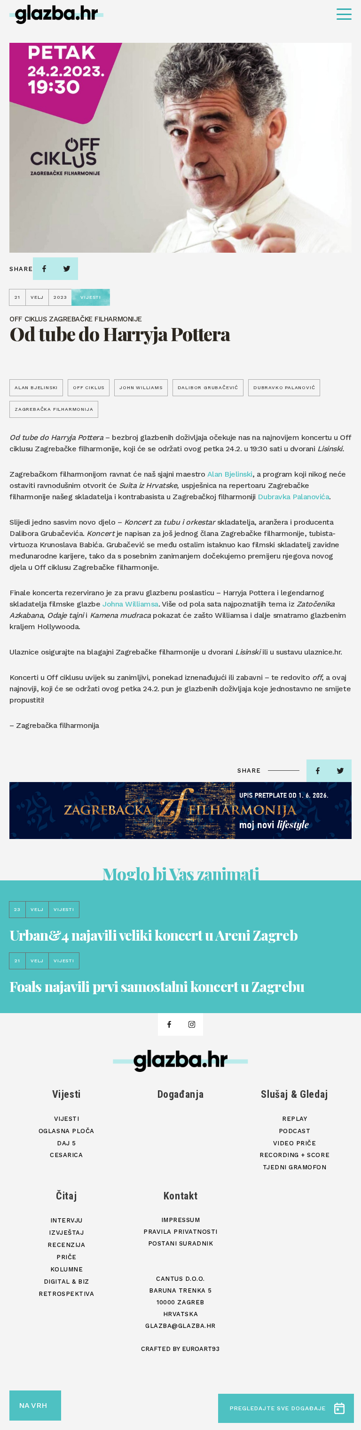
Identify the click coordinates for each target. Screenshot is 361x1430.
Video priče (294, 1143)
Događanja (180, 1094)
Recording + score (294, 1154)
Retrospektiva (66, 1293)
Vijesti (66, 1094)
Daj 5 (66, 1143)
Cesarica (66, 1154)
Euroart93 (201, 1348)
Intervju (66, 1220)
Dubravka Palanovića (293, 496)
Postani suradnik (180, 1243)
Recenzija (66, 1244)
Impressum (180, 1219)
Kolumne (66, 1269)
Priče (66, 1257)
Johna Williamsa (130, 603)
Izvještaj (66, 1232)
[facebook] (44, 268)
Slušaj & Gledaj (294, 1094)
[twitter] (66, 268)
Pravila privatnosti (180, 1231)
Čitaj (66, 1196)
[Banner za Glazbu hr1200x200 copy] (180, 810)
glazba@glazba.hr (180, 1325)
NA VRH (33, 1405)
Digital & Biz (66, 1281)
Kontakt (181, 1196)
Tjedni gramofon (295, 1167)
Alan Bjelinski (229, 474)
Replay (294, 1118)
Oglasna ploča (66, 1130)
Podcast (295, 1130)
